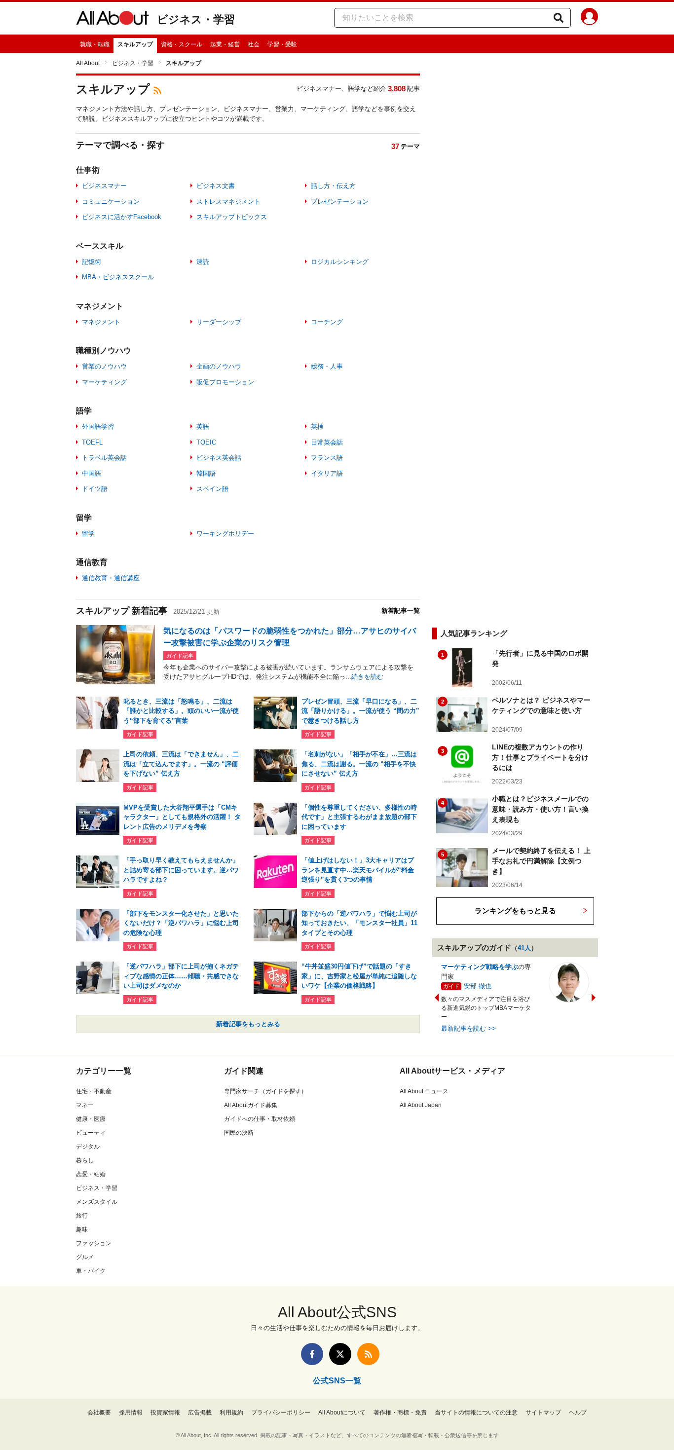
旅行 (82, 1215)
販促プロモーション (225, 382)
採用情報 (131, 1412)
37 (395, 146)
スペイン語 (212, 488)
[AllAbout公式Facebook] (312, 1354)
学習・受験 (282, 44)
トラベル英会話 (104, 457)
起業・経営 (225, 44)
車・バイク (91, 1270)
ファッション (94, 1243)
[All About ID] (589, 18)
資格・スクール (181, 44)
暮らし (85, 1160)
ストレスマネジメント (228, 201)
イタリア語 (327, 473)
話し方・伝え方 (333, 185)
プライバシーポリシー (280, 1412)
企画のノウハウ (218, 366)
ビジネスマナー (104, 185)
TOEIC (206, 442)
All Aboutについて (342, 1412)
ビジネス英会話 (218, 457)
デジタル (88, 1146)
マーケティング (104, 382)
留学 (88, 533)
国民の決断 (239, 1132)
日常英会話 (327, 442)
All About (88, 63)
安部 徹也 (477, 986)
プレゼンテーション (340, 201)
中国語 (91, 473)
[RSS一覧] (368, 1354)
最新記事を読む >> (468, 1028)
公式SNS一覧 (337, 1380)
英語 (202, 426)
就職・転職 (95, 44)
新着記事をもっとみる (248, 1024)
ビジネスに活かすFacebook (121, 217)
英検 (317, 426)
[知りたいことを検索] (558, 18)
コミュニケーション (111, 201)
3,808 (397, 88)
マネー (85, 1105)
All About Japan (421, 1105)
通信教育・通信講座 (111, 578)
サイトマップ (543, 1412)
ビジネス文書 (215, 185)
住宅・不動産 (94, 1091)
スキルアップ (135, 44)
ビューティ (91, 1132)
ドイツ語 (95, 488)
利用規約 (231, 1412)
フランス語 (327, 457)
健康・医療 (91, 1118)
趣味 (82, 1229)
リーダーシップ (218, 322)
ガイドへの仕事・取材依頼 (259, 1118)
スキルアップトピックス (231, 217)
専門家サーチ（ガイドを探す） (265, 1091)
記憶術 (91, 261)
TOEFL (92, 442)
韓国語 (206, 473)
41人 (524, 948)
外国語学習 (98, 426)
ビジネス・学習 (196, 19)
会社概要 (99, 1412)
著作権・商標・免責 (400, 1412)
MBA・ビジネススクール (118, 277)
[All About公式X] (340, 1354)
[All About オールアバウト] (112, 20)
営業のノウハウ (104, 366)
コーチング (327, 322)
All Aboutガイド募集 (250, 1105)
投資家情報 (165, 1412)
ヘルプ (578, 1412)
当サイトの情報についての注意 (476, 1412)
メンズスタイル (96, 1201)
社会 (254, 44)
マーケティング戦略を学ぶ (479, 966)
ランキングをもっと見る (515, 910)
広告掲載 (200, 1412)
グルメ (85, 1257)
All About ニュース (424, 1091)
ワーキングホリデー (225, 533)
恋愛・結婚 (91, 1174)
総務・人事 (327, 366)
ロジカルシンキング (340, 261)
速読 (202, 261)
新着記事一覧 (400, 610)
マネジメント (101, 322)
